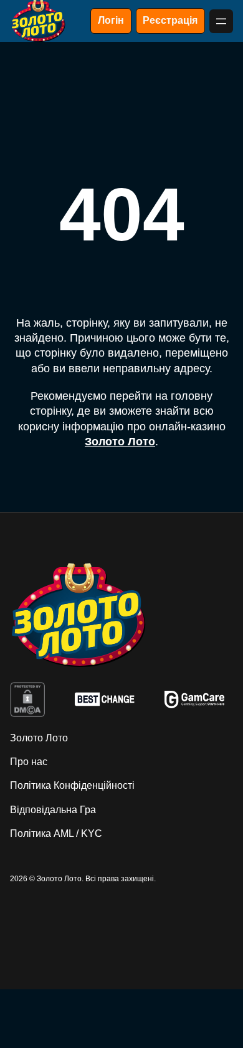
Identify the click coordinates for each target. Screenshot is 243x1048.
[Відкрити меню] (221, 21)
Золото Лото (120, 441)
